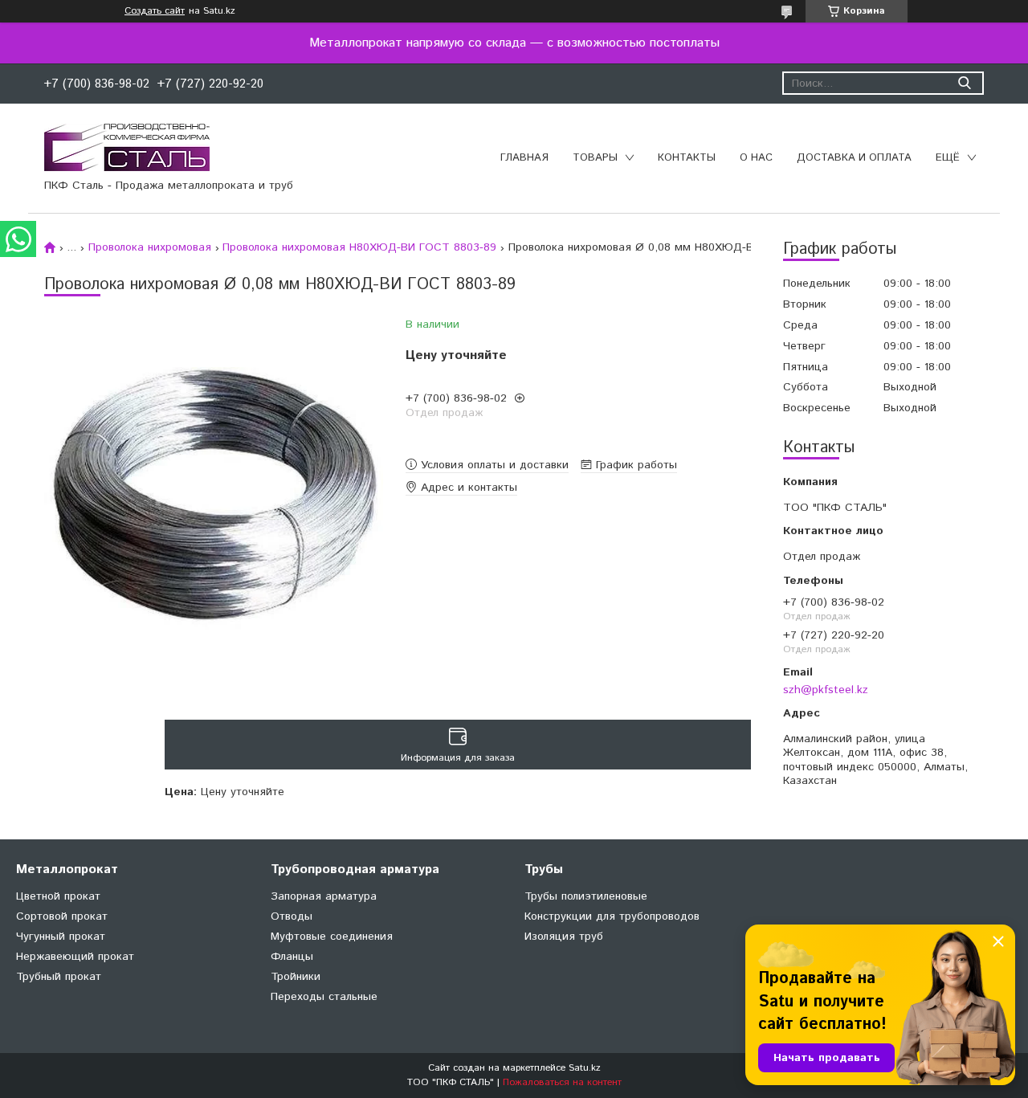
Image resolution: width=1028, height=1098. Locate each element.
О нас (756, 157)
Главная (524, 157)
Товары (595, 157)
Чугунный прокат (60, 937)
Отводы (291, 916)
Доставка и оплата (854, 157)
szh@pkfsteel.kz (825, 689)
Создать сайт (154, 11)
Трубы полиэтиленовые (585, 896)
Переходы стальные (324, 997)
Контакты (687, 157)
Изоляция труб (563, 937)
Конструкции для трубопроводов (612, 916)
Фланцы (292, 957)
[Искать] (964, 83)
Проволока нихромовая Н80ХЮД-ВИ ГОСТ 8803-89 (359, 247)
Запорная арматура (324, 896)
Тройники (295, 977)
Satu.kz (585, 1068)
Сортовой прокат (62, 916)
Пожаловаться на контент (562, 1082)
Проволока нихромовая (149, 247)
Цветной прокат (58, 896)
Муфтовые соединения (332, 937)
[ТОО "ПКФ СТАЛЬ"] (127, 147)
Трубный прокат (58, 977)
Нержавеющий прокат (75, 957)
